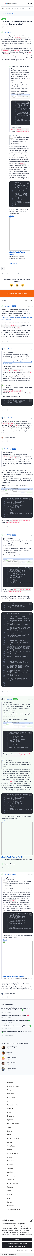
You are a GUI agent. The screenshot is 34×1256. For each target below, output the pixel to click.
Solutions (10, 1108)
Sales (9, 1127)
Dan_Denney (7, 32)
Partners (10, 1165)
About (9, 1191)
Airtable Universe (12, 1183)
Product (9, 1112)
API (3, 268)
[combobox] (17, 8)
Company (10, 1187)
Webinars (10, 1157)
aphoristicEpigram (12, 1047)
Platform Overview (13, 1086)
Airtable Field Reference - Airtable (12, 857)
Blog (8, 1198)
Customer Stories (12, 1153)
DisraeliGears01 (11, 1063)
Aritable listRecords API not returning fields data (15, 1026)
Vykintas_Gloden (11, 1068)
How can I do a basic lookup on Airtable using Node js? (16, 1031)
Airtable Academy (13, 1138)
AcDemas (9, 1052)
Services (10, 1168)
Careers (9, 1194)
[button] (2, 4)
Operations (10, 1120)
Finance (9, 1131)
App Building (11, 1097)
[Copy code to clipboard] (28, 102)
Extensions (10, 1094)
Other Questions (6, 1012)
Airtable (11, 216)
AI (8, 1101)
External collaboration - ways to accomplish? (14, 1015)
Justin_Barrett (8, 349)
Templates (10, 1180)
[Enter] (3, 8)
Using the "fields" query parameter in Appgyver (14, 1020)
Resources (10, 1161)
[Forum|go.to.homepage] (11, 3)
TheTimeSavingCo (12, 1057)
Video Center (11, 1146)
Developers (10, 1172)
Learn (9, 1135)
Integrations (11, 1090)
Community (11, 1176)
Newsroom (10, 1206)
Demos (9, 1150)
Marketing (10, 1116)
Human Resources (13, 1124)
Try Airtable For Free (13, 1210)
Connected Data (12, 1105)
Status (9, 1202)
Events (9, 1142)
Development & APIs (8, 14)
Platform (10, 1082)
